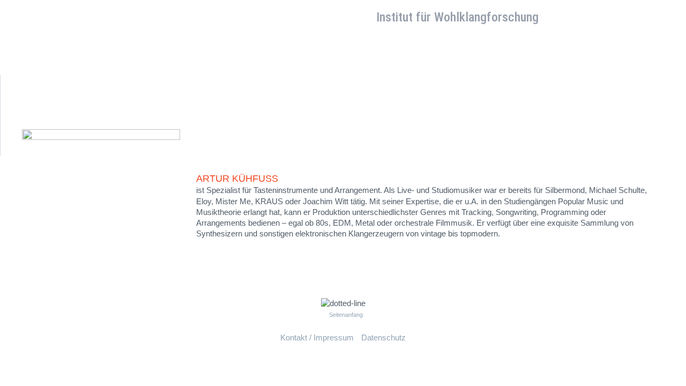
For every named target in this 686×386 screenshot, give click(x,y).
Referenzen (209, 45)
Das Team (261, 45)
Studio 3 (244, 68)
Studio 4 (288, 68)
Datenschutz (383, 337)
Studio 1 (155, 68)
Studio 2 (199, 68)
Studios (123, 45)
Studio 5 (333, 68)
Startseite (39, 45)
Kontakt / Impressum (317, 337)
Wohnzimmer (387, 68)
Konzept (83, 45)
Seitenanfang (346, 314)
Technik (163, 45)
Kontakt (305, 45)
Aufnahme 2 (104, 68)
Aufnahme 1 (45, 68)
